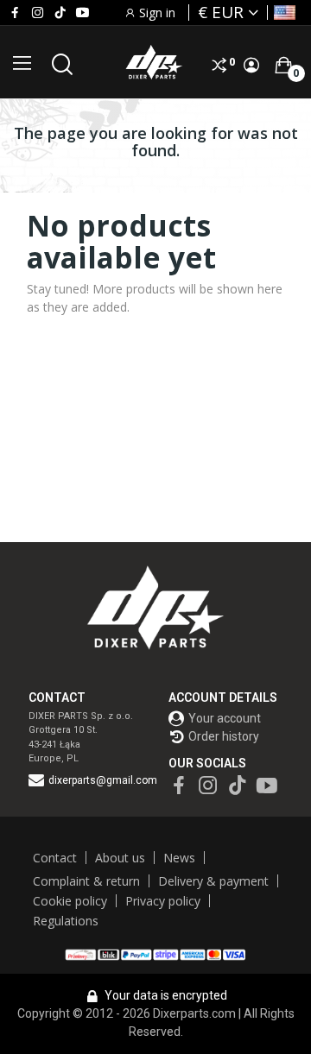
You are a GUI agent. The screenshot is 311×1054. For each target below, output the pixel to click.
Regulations (65, 920)
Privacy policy (162, 900)
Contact (55, 857)
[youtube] (82, 13)
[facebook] (15, 13)
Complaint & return (86, 880)
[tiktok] (60, 13)
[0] (283, 64)
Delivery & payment (213, 880)
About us (120, 857)
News (179, 857)
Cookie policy (70, 900)
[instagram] (37, 13)
